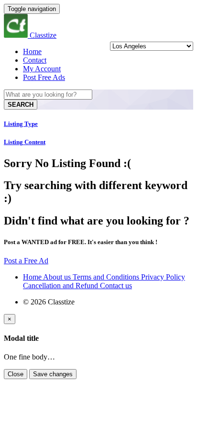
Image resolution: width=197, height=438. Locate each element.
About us (58, 277)
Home (32, 51)
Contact (34, 60)
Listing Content (24, 142)
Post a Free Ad (26, 261)
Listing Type (21, 123)
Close (15, 374)
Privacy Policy (163, 277)
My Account (42, 69)
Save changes (53, 374)
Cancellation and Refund (61, 285)
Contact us (116, 285)
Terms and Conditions (107, 277)
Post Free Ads (44, 77)
